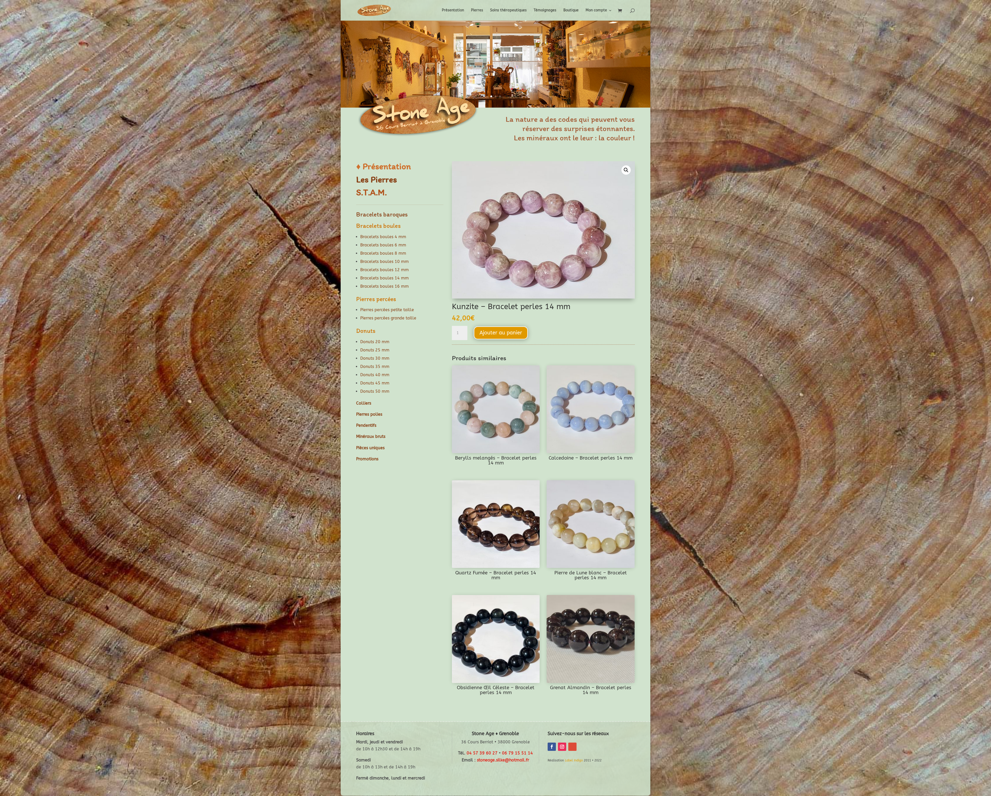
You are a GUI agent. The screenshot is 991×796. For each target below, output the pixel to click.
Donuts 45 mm (374, 383)
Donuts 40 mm (374, 374)
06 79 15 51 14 (517, 753)
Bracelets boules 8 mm (383, 253)
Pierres (477, 10)
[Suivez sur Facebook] (552, 747)
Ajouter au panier (500, 333)
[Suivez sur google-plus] (572, 747)
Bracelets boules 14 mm (384, 278)
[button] (626, 170)
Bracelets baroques (382, 214)
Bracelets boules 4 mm (383, 236)
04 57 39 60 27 (482, 753)
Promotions (367, 458)
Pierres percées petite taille (387, 309)
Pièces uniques (370, 447)
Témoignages (545, 10)
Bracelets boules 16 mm (384, 286)
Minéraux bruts (370, 436)
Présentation (453, 10)
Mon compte (596, 10)
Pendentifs (366, 425)
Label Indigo (574, 760)
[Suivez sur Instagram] (562, 747)
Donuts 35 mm (374, 366)
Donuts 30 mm (374, 358)
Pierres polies (369, 414)
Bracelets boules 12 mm (384, 269)
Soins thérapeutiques (508, 10)
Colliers (363, 403)
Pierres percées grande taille (388, 318)
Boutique (571, 10)
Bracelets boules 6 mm (383, 245)
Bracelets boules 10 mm (384, 261)
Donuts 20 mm (374, 341)
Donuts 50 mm (374, 391)
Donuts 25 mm (374, 350)
